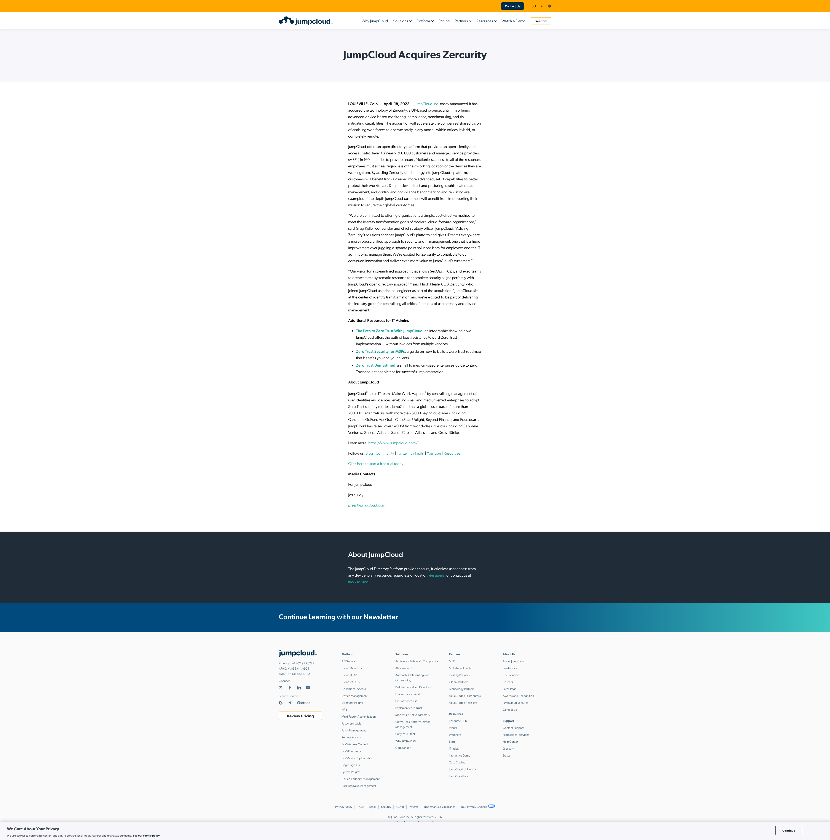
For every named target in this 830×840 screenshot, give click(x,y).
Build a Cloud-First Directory (413, 687)
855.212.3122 (358, 582)
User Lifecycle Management (359, 785)
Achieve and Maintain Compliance (416, 661)
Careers (508, 682)
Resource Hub (458, 721)
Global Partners (458, 682)
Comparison (403, 747)
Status (506, 755)
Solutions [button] (400, 20)
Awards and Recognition (518, 695)
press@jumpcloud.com (366, 504)
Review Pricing (300, 715)
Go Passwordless (406, 701)
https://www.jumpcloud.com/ (393, 442)
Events (453, 727)
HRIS (345, 709)
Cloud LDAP (349, 675)
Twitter (402, 452)
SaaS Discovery (351, 751)
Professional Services (516, 734)
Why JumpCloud (375, 20)
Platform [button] (423, 20)
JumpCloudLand (459, 776)
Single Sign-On (351, 765)
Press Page (509, 689)
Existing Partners (459, 675)
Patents (413, 806)
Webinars (455, 734)
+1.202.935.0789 (303, 663)
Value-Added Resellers (463, 702)
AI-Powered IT (404, 668)
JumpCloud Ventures (515, 702)
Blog (369, 452)
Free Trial (541, 21)
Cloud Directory (352, 668)
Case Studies (457, 762)
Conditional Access (354, 689)
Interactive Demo (459, 755)
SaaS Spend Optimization (357, 758)
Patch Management (354, 730)
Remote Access (351, 737)
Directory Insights (353, 702)
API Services (349, 661)
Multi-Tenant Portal (460, 668)
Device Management (354, 695)
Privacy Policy (343, 806)
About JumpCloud (514, 661)
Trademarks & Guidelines (439, 806)
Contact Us (512, 6)
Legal (372, 806)
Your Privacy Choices (474, 806)
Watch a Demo (513, 20)
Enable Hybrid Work (408, 694)
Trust (361, 806)
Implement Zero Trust (408, 708)
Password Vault (351, 723)
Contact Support (513, 727)
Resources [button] (484, 20)
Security (386, 806)
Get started (437, 575)
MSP (452, 661)
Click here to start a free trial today (375, 463)
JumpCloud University (462, 769)
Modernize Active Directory (412, 715)
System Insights (351, 772)
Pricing (444, 20)
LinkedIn (417, 452)
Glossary (508, 748)
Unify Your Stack (405, 734)
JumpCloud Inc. (427, 103)
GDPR (400, 806)
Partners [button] (461, 20)
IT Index (454, 748)
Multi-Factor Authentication (359, 716)
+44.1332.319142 (299, 673)
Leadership (510, 668)
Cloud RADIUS (351, 682)
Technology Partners (461, 689)
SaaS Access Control (355, 744)
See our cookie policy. (146, 835)
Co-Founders (511, 675)
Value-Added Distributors (465, 695)
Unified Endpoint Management (361, 779)
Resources (452, 452)
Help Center (510, 741)
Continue (788, 830)
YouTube (434, 452)
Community (385, 452)
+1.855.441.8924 (298, 668)
